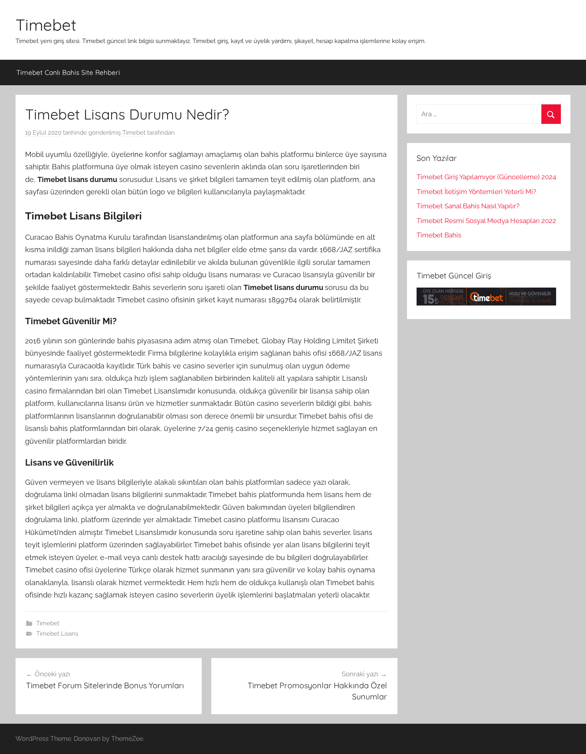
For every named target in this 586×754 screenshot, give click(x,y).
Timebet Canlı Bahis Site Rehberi (68, 72)
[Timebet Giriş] (486, 303)
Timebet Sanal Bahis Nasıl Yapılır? (468, 206)
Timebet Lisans (57, 633)
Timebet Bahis (439, 235)
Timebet (46, 25)
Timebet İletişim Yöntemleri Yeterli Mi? (476, 192)
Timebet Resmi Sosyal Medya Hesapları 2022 (486, 221)
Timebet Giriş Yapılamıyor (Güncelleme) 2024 (486, 177)
